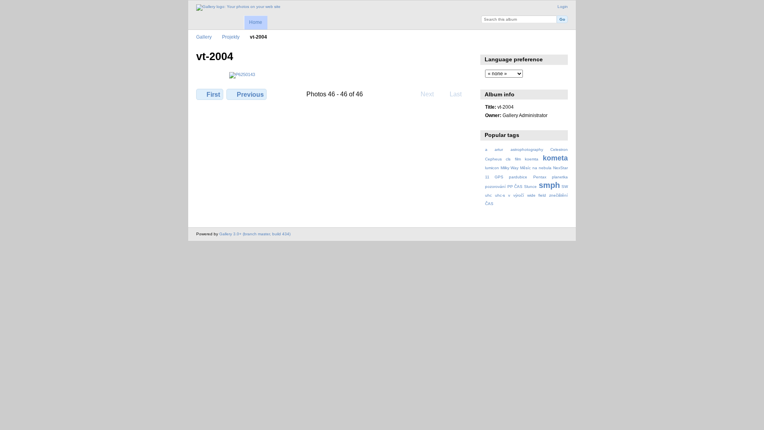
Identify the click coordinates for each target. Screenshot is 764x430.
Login (562, 6)
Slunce (530, 186)
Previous (250, 94)
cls (508, 159)
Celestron (559, 149)
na (534, 168)
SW (564, 186)
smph (549, 185)
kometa (555, 158)
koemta (531, 159)
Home (255, 22)
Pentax (539, 177)
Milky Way (509, 168)
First (213, 94)
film (518, 159)
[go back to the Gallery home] (238, 7)
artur (499, 149)
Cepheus (493, 159)
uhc (488, 195)
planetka (560, 177)
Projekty (231, 36)
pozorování (495, 186)
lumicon (492, 168)
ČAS (489, 203)
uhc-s (500, 195)
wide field (536, 195)
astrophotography (527, 149)
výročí (518, 195)
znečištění (558, 195)
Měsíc (525, 168)
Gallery (204, 36)
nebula (545, 168)
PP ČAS (514, 186)
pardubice (518, 177)
